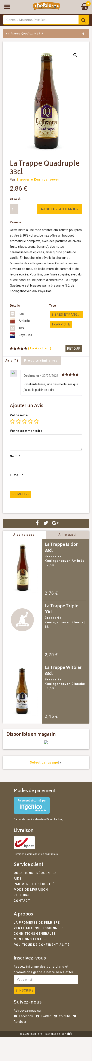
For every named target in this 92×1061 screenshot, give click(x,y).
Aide (18, 878)
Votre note (19, 415)
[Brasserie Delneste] (46, 743)
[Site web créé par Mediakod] (69, 1034)
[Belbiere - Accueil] (46, 7)
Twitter (46, 1016)
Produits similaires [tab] (41, 360)
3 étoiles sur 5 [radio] (24, 421)
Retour (73, 348)
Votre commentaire (26, 431)
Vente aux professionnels (39, 928)
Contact (22, 900)
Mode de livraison (31, 889)
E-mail (17, 475)
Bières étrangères (67, 314)
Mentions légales (31, 939)
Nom (15, 456)
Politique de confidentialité (41, 944)
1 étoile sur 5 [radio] (12, 421)
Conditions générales (35, 933)
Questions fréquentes (35, 873)
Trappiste (61, 324)
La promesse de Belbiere (37, 922)
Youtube (64, 1016)
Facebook (26, 1016)
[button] (75, 55)
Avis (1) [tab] (11, 360)
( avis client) (39, 348)
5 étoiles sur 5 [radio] (36, 421)
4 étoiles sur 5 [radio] (30, 421)
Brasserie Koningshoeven (38, 179)
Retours (22, 895)
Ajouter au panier (60, 209)
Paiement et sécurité (34, 884)
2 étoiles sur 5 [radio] (18, 421)
